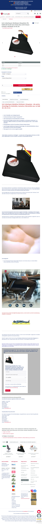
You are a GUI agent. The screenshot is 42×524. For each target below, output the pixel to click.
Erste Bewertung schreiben (7, 28)
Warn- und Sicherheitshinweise (8, 102)
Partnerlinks (33, 471)
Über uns (32, 479)
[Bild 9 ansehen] (25, 56)
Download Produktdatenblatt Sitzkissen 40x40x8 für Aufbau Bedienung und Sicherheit (19, 437)
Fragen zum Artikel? (6, 432)
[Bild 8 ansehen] (24, 56)
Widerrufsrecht (24, 478)
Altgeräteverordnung (14, 99)
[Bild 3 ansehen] (17, 56)
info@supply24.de (7, 408)
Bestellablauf (23, 463)
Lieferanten (33, 465)
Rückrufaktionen (34, 475)
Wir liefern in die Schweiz (34, 482)
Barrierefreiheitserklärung (25, 484)
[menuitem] (22, 13)
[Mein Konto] (37, 13)
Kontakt (22, 472)
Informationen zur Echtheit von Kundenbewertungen (25, 467)
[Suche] (28, 13)
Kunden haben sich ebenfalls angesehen (28, 442)
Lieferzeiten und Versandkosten (24, 475)
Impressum (33, 486)
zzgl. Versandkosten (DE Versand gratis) (11, 68)
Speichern (8, 390)
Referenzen (33, 473)
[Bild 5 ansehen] (20, 56)
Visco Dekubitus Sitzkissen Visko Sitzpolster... (21, 454)
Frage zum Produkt (20, 102)
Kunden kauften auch (14, 442)
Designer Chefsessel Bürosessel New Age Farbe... (8, 454)
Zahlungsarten (23, 470)
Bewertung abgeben (6, 93)
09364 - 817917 (6, 468)
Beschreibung (5, 99)
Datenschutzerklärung (13, 387)
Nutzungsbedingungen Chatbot (35, 468)
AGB (22, 482)
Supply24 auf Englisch (35, 477)
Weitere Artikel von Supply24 (8, 433)
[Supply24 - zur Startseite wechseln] (5, 13)
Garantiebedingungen (24, 99)
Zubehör (5, 442)
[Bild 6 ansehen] (21, 56)
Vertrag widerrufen (24, 480)
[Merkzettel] (35, 13)
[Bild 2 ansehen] (16, 56)
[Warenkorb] (40, 13)
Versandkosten (25, 511)
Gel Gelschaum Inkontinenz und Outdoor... (33, 454)
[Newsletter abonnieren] (29, 492)
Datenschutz (33, 484)
